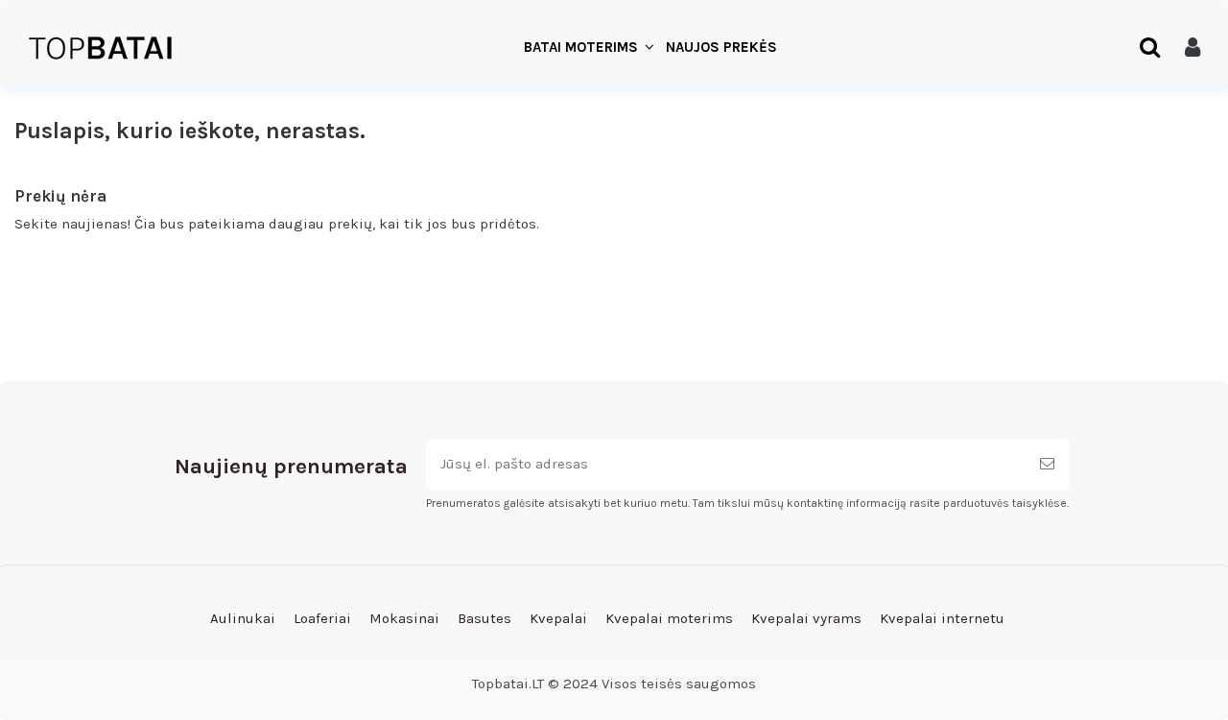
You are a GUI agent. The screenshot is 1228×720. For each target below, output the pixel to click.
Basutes (484, 618)
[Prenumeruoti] (1047, 464)
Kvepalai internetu (942, 618)
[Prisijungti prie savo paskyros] (1192, 48)
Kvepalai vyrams (806, 618)
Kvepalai (558, 618)
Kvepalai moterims (669, 618)
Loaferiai (322, 618)
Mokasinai (404, 618)
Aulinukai (242, 618)
